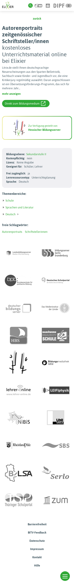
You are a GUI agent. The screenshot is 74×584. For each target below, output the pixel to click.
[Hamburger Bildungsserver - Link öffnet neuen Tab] (18, 335)
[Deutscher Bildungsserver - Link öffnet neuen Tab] (18, 308)
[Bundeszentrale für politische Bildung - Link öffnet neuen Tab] (18, 280)
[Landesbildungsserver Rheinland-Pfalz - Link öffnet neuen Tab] (18, 445)
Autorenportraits (12, 231)
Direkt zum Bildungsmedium (22, 103)
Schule (10, 200)
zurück (37, 18)
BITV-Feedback (37, 532)
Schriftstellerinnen (36, 231)
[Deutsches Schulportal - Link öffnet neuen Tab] (55, 280)
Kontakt (37, 557)
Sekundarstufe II (36, 154)
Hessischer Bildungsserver (44, 129)
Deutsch (10, 214)
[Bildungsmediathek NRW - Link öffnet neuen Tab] (55, 363)
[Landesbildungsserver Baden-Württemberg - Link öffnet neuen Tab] (18, 253)
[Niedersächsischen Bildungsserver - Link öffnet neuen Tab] (18, 418)
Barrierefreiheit (37, 524)
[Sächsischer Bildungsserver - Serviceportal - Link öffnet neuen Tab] (55, 445)
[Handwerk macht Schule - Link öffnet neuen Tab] (55, 335)
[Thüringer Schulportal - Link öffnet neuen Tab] (18, 500)
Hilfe (37, 565)
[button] (65, 576)
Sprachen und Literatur (20, 207)
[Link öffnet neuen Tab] (63, 5)
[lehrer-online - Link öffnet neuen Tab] (18, 390)
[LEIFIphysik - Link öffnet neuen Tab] (55, 390)
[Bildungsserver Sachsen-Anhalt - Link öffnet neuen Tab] (18, 472)
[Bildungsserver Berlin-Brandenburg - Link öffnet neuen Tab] (55, 253)
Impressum (37, 549)
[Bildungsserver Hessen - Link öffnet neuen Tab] (18, 363)
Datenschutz (37, 540)
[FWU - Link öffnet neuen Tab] (55, 308)
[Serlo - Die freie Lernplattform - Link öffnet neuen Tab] (55, 472)
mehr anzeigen (11, 93)
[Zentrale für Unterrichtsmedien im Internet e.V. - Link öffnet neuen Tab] (55, 500)
